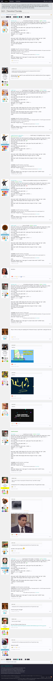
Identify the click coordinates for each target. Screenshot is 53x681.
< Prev (7, 16)
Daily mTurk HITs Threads (10, 12)
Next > (28, 16)
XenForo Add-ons (23, 675)
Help (46, 677)
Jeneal (5, 275)
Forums (6, 1)
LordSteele (5, 548)
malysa (5, 231)
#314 (50, 488)
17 (19, 16)
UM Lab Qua (13, 180)
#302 (50, 78)
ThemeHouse (17, 677)
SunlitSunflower (5, 378)
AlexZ (5, 484)
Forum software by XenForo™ (10, 675)
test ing (5, 27)
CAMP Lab (13, 90)
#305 (50, 219)
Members (12, 1)
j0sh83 (5, 410)
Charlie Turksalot (22, 12)
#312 (50, 425)
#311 (50, 398)
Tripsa (12, 536)
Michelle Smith (5, 290)
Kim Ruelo (13, 434)
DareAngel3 (5, 646)
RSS (51, 676)
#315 (50, 536)
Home (2, 1)
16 (17, 16)
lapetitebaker (5, 565)
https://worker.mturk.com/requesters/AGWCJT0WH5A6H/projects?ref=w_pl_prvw (28, 625)
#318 (50, 611)
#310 (50, 366)
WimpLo (12, 78)
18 (21, 16)
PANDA (44, 20)
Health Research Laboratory (17, 135)
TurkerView (37, 54)
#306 (50, 263)
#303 (50, 129)
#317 (50, 598)
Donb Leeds (13, 225)
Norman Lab (13, 20)
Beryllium (42, 677)
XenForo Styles (30, 675)
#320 (50, 649)
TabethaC (5, 336)
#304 (50, 174)
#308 (50, 323)
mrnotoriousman (5, 141)
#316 (50, 552)
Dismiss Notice (50, 4)
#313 (50, 472)
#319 (50, 627)
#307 (50, 278)
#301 (50, 62)
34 (25, 16)
